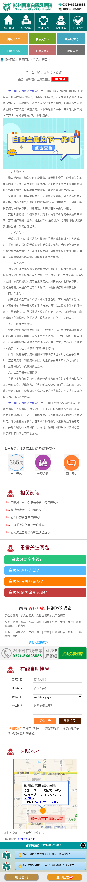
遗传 (15, 636)
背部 (15, 622)
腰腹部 (9, 625)
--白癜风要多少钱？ (26, 559)
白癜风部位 (42, 39)
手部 (62, 622)
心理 (7, 632)
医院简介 (32, 4)
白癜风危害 (58, 632)
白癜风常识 (71, 51)
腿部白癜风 (43, 622)
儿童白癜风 (58, 615)
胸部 (23, 622)
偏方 (39, 632)
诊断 (70, 632)
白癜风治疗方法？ (24, 570)
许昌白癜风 (40, 59)
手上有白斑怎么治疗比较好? (24, 91)
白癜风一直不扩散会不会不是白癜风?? (34, 502)
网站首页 (11, 4)
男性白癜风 (11, 615)
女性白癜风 (43, 615)
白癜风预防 (42, 51)
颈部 (31, 622)
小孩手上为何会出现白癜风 (28, 524)
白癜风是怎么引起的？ (28, 592)
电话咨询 (21, 877)
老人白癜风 (27, 615)
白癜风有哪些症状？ (26, 581)
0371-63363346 (26, 839)
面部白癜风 (74, 622)
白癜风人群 (13, 39)
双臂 (54, 622)
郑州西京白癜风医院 (17, 59)
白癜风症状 (71, 39)
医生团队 (54, 4)
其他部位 (20, 625)
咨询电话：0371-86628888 (43, 845)
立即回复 (64, 877)
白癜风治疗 (13, 51)
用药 (31, 632)
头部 (7, 622)
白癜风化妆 (19, 632)
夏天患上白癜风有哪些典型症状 (30, 532)
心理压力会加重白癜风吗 (26, 517)
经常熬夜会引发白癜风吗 (26, 509)
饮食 (47, 632)
